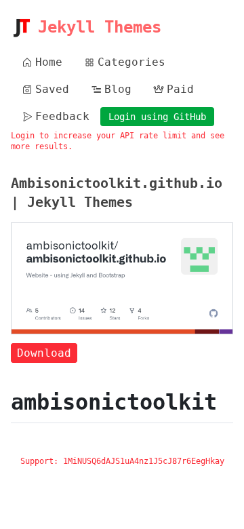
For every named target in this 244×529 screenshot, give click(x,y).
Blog (117, 89)
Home (48, 62)
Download (44, 353)
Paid (180, 89)
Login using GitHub (157, 116)
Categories (131, 62)
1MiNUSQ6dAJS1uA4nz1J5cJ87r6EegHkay (143, 461)
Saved (52, 89)
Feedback (62, 116)
